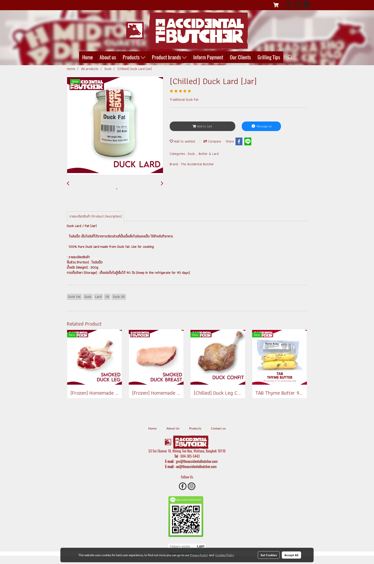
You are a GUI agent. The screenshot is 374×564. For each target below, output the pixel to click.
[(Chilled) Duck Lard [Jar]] (115, 125)
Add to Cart (204, 126)
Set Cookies (269, 555)
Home (87, 57)
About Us (172, 428)
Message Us (264, 126)
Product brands (167, 57)
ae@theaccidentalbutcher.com (196, 466)
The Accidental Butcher (197, 164)
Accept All (291, 555)
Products (132, 57)
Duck (192, 153)
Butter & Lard (209, 153)
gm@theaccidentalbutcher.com (197, 461)
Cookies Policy (224, 555)
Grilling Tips (269, 57)
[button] (290, 57)
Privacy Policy (199, 555)
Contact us (218, 428)
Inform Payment (208, 57)
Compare (214, 141)
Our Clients (240, 57)
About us (108, 57)
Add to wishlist (184, 141)
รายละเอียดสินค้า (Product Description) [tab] (95, 216)
